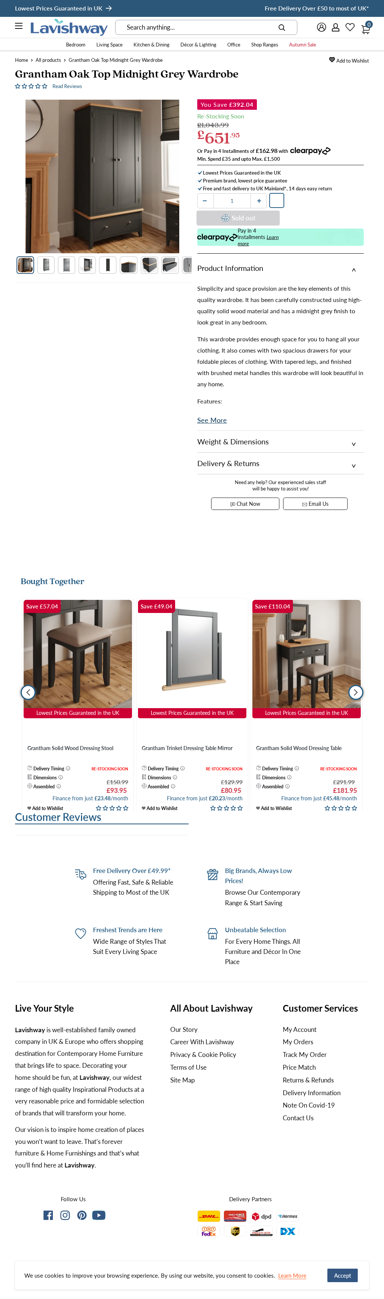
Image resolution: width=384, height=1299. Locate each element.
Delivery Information (311, 1093)
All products (48, 60)
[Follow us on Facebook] (48, 1217)
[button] (32, 86)
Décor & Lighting (198, 45)
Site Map (182, 1080)
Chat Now (247, 504)
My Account (299, 1029)
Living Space (109, 45)
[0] (364, 27)
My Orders (298, 1042)
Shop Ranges (264, 45)
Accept (342, 1275)
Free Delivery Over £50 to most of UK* (317, 8)
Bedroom (76, 45)
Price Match (299, 1067)
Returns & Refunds (308, 1080)
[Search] (282, 27)
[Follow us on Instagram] (65, 1217)
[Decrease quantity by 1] (204, 201)
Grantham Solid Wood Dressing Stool (70, 748)
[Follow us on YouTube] (98, 1215)
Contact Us (298, 1118)
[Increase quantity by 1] (259, 201)
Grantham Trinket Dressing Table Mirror (187, 748)
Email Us (317, 504)
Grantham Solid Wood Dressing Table (299, 748)
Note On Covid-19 (309, 1105)
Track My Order (305, 1054)
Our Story (184, 1029)
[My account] (336, 27)
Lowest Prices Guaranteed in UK (58, 8)
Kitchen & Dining (152, 45)
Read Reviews (67, 86)
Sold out (243, 218)
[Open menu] (19, 27)
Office (233, 45)
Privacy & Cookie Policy (203, 1054)
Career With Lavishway (202, 1042)
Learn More (292, 1275)
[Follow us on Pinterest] (81, 1217)
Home (21, 60)
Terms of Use (188, 1067)
